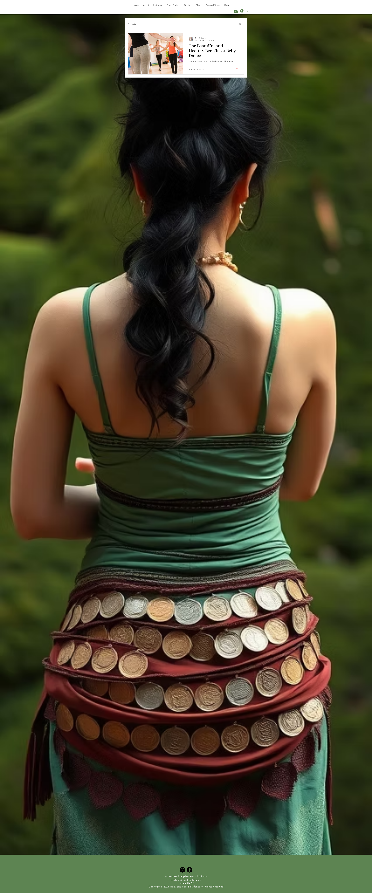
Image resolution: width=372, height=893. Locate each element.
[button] (236, 11)
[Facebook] (189, 870)
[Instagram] (182, 870)
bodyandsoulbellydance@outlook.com (186, 876)
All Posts (132, 24)
